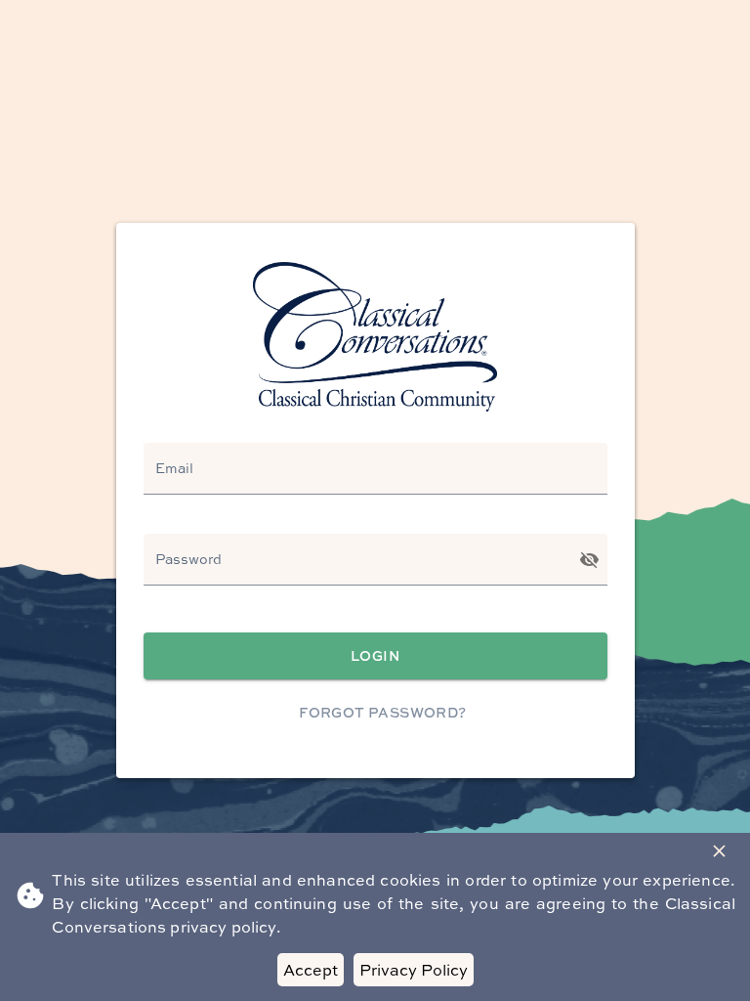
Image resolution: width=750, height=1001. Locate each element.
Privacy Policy (413, 969)
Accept (310, 969)
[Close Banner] (719, 851)
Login (375, 655)
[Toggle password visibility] (589, 560)
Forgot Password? (382, 712)
